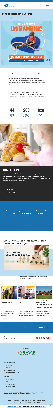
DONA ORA (9, 189)
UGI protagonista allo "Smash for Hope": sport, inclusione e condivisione (44, 305)
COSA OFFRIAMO (11, 196)
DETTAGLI (10, 277)
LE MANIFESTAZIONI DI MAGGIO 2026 (9, 305)
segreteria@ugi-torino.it (13, 375)
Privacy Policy (37, 405)
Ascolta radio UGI (38, 1)
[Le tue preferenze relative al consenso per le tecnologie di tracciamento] (51, 406)
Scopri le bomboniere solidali (13, 21)
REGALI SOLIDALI (11, 199)
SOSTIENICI (10, 192)
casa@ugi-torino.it (11, 389)
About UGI (30, 1)
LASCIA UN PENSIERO (26, 228)
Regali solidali (46, 1)
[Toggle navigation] (47, 5)
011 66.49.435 (12, 387)
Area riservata (6, 1)
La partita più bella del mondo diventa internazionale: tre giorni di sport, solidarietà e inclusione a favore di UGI (26, 305)
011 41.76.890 (12, 373)
